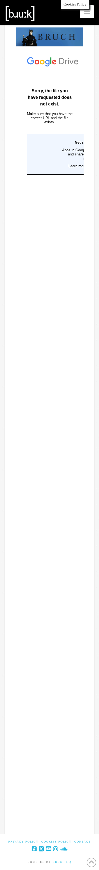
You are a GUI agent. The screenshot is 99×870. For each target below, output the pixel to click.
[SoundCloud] (63, 849)
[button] (87, 11)
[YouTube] (48, 849)
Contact (82, 841)
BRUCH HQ (62, 861)
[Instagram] (55, 849)
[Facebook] (34, 849)
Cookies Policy (56, 841)
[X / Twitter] (41, 849)
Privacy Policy (23, 841)
